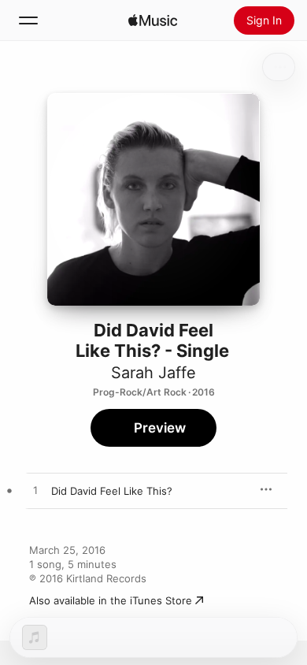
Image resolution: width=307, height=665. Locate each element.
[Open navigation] (28, 20)
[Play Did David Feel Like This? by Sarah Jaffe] (35, 491)
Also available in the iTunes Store (110, 600)
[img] (152, 20)
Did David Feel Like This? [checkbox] (111, 491)
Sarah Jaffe (153, 372)
